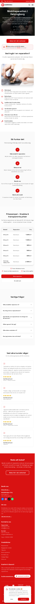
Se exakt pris (17, 281)
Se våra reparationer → (7, 576)
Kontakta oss (4, 554)
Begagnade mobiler (6, 548)
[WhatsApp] (12, 499)
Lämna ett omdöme (23, 576)
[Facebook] (2, 499)
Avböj (11, 599)
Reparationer (4, 545)
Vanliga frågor (5, 557)
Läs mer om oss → (6, 516)
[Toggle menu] (32, 5)
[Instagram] (6, 499)
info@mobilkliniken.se (7, 534)
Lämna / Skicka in (30, 1)
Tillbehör (3, 550)
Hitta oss (3, 559)
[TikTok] (9, 499)
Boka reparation (17, 276)
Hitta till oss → (5, 490)
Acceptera (23, 599)
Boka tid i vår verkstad (17, 41)
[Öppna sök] (29, 4)
